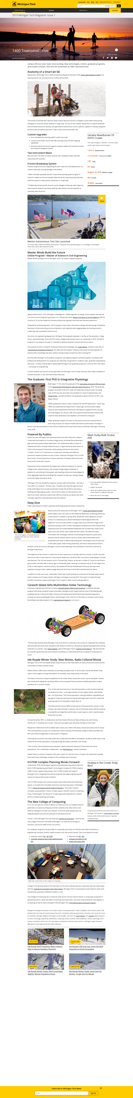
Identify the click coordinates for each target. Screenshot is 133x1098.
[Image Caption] (116, 49)
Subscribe (115, 10)
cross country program (111, 813)
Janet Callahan (52, 649)
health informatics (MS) (77, 841)
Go (119, 6)
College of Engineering (84, 649)
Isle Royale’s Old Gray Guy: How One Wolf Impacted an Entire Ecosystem (86, 945)
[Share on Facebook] (103, 57)
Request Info (82, 2)
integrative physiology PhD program (92, 384)
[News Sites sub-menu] (87, 10)
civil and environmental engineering (40, 350)
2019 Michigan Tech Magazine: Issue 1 (33, 15)
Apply (92, 2)
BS (44, 836)
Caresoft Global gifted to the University (71, 588)
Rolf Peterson (68, 749)
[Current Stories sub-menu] (24, 10)
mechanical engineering (62, 600)
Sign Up (93, 1093)
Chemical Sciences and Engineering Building (48, 788)
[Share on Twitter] (107, 57)
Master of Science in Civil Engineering (86, 317)
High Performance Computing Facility (82, 903)
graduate (91, 916)
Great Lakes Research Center (91, 75)
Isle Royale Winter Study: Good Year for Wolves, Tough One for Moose (85, 970)
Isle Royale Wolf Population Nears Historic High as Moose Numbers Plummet (45, 945)
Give (97, 2)
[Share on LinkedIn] (111, 57)
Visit (88, 2)
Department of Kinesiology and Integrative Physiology (71, 387)
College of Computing (66, 819)
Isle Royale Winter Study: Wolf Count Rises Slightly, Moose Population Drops (45, 970)
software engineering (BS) (78, 839)
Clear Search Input (103, 5)
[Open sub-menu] (111, 2)
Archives (51, 10)
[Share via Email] (116, 57)
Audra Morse (82, 347)
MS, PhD (49, 836)
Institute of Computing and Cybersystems (48, 889)
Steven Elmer (52, 396)
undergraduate (80, 916)
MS (83, 836)
